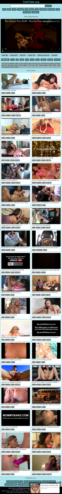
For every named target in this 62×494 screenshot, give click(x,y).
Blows (31, 9)
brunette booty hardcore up (14, 481)
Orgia (21, 59)
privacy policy (26, 488)
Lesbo (14, 9)
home (10, 488)
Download (54, 55)
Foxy (37, 59)
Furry (12, 59)
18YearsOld (26, 12)
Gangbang (43, 9)
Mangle (50, 59)
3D (17, 59)
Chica (32, 59)
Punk (57, 9)
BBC (9, 9)
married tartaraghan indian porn (27, 484)
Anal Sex (57, 59)
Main (4, 9)
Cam (36, 9)
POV (26, 9)
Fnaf (27, 59)
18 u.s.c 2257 (17, 488)
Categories (35, 12)
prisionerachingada (10, 484)
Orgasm (43, 59)
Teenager (20, 9)
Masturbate (51, 9)
